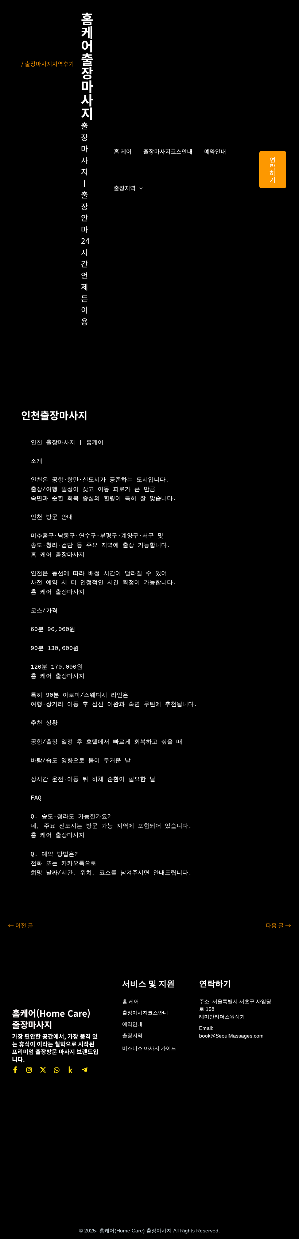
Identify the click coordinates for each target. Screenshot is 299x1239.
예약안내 (215, 151)
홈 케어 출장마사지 (87, 65)
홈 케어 (123, 151)
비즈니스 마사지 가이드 (149, 1048)
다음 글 (278, 925)
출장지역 (125, 188)
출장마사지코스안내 (168, 151)
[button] (139, 188)
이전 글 (20, 925)
